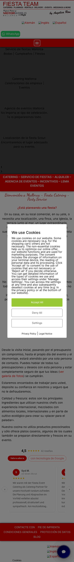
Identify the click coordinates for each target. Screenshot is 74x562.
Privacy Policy (29, 333)
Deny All (37, 312)
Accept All (37, 302)
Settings (37, 323)
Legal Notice (45, 333)
